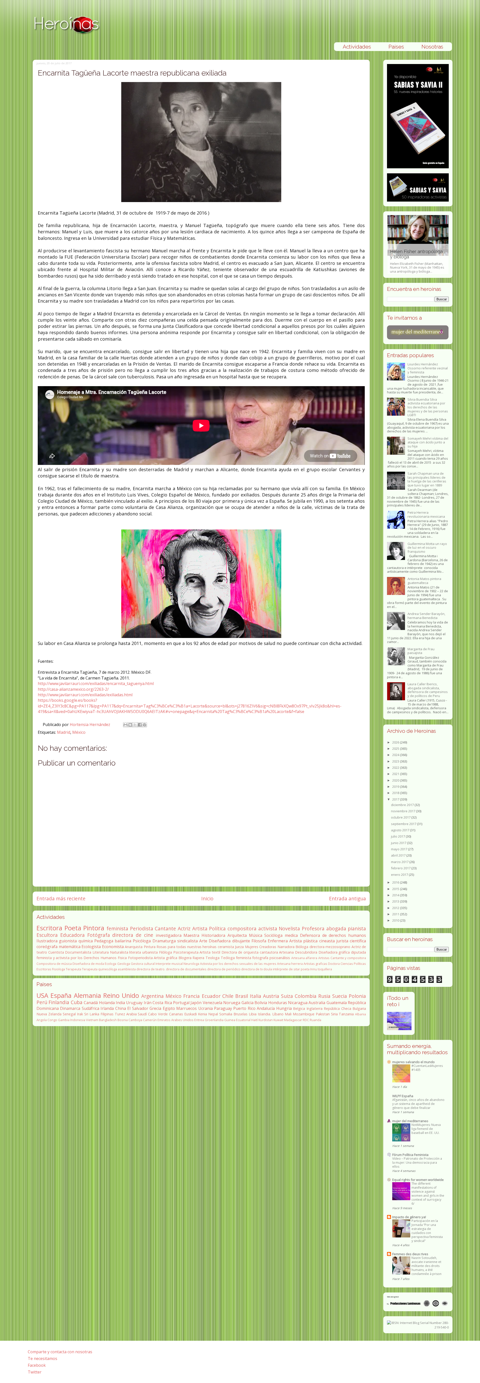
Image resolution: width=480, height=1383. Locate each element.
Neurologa (191, 963)
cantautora (269, 952)
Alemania (87, 995)
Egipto (169, 1008)
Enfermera (278, 941)
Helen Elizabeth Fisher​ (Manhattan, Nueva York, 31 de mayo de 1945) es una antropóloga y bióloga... (417, 261)
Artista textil (210, 952)
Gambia (64, 1020)
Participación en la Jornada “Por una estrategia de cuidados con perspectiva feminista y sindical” (427, 1231)
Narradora (286, 946)
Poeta (72, 928)
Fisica (122, 957)
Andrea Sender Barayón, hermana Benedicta (426, 615)
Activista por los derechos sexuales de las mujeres (238, 963)
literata (135, 952)
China (120, 1008)
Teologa (213, 957)
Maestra (191, 935)
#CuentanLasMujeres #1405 (427, 1068)
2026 (396, 742)
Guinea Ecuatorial (237, 1020)
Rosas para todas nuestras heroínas (186, 946)
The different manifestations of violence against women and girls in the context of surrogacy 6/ (428, 1193)
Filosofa (259, 941)
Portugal (181, 1002)
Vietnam (92, 1020)
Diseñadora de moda (88, 963)
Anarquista (133, 946)
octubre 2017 (401, 817)
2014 (396, 895)
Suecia (339, 996)
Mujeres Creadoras (260, 946)
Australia (316, 1002)
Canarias (176, 1014)
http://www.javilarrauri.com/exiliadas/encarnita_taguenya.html (96, 683)
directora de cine (132, 935)
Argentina (152, 996)
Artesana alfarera (304, 958)
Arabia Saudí (136, 1014)
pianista (357, 928)
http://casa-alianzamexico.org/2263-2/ (73, 689)
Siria (334, 1014)
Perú (41, 1002)
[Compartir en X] (135, 724)
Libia (252, 1014)
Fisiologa (58, 969)
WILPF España (402, 1096)
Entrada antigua (347, 898)
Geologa (123, 963)
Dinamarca (70, 1008)
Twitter (35, 1372)
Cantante (165, 928)
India (120, 1002)
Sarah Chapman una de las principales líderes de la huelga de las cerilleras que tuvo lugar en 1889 (427, 479)
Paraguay (223, 1008)
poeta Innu (309, 969)
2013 (396, 901)
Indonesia (77, 1020)
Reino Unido (121, 995)
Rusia (324, 996)
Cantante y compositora (348, 958)
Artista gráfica (165, 957)
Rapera (198, 957)
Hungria (284, 1008)
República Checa (337, 1008)
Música (255, 935)
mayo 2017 (399, 849)
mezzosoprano (338, 946)
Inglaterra (314, 1008)
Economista (113, 946)
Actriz (184, 928)
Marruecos (186, 1008)
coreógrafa (47, 946)
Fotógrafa (98, 935)
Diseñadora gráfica (334, 952)
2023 (396, 761)
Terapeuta (73, 969)
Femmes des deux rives (410, 1254)
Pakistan (323, 1014)
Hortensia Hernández (90, 724)
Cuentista (56, 952)
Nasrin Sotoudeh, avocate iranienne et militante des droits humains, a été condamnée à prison (427, 1266)
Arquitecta (237, 935)
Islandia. (264, 1014)
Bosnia (123, 1020)
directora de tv (252, 969)
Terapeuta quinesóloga (99, 969)
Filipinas (107, 1014)
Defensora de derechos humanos (333, 935)
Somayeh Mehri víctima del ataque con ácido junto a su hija (428, 442)
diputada (358, 952)
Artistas (324, 958)
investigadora (169, 935)
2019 (396, 786)
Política (217, 928)
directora (317, 946)
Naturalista (119, 952)
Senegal (69, 1014)
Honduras (277, 1002)
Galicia (248, 1002)
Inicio (207, 898)
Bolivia (260, 1002)
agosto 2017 (400, 830)
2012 (396, 908)
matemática (69, 946)
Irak (80, 1014)
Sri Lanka (91, 1014)
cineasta (327, 941)
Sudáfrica (90, 1008)
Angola (41, 1020)
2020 (396, 780)
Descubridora (306, 952)
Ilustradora (47, 941)
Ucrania (205, 1008)
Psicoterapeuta (185, 952)
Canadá (91, 1002)
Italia (255, 996)
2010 (396, 920)
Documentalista (78, 952)
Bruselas (241, 1014)
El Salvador (137, 1008)
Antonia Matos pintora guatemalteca (424, 580)
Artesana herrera (290, 963)
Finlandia (58, 1002)
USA (42, 995)
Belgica (299, 1008)
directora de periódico (223, 969)
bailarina (123, 941)
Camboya (135, 1020)
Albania (360, 1014)
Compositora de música (54, 963)
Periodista (141, 928)
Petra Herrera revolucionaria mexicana (426, 514)
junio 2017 (399, 843)
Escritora (49, 928)
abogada (336, 928)
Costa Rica (162, 1002)
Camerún (150, 1020)
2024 (396, 755)
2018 (396, 793)
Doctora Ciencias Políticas (347, 963)
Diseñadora (219, 941)
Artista (200, 928)
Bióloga (302, 946)
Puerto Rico (244, 1008)
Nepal (213, 1014)
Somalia (225, 1014)
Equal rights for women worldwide (418, 1179)
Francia (191, 996)
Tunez (120, 1014)
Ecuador (211, 996)
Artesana (286, 952)
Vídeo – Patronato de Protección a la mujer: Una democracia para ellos (417, 1162)
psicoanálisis (280, 957)
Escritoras (43, 969)
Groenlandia (214, 1020)
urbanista (150, 952)
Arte (203, 941)
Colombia (305, 996)
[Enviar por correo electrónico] (125, 724)
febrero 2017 (401, 868)
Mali (288, 1014)
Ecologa (110, 963)
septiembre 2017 (404, 824)
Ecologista (91, 946)
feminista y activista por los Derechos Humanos (76, 957)
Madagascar (293, 1020)
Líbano (278, 1014)
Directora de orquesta (240, 952)
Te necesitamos (42, 1358)
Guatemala (336, 1002)
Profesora (313, 928)
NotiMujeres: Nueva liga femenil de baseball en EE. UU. (426, 1129)
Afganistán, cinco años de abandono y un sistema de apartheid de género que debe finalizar (418, 1104)
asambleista (127, 969)
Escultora (47, 935)
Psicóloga (142, 941)
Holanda (107, 1002)
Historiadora (213, 935)
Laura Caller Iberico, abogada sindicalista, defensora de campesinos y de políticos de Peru (428, 690)
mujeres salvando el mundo (413, 1062)
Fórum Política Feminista (410, 1154)
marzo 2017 (400, 862)
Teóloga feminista (236, 957)
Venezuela (212, 1002)
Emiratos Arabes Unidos (176, 1020)
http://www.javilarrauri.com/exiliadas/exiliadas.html (85, 695)
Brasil (241, 996)
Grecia (155, 1008)
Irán (148, 1002)
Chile (228, 996)
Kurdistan (265, 1020)
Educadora (72, 935)
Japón (196, 1002)
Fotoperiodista (140, 957)
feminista (117, 928)
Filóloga (165, 952)
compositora (242, 928)
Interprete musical (169, 963)
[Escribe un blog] (130, 724)
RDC (306, 1020)
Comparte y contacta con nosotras (60, 1351)
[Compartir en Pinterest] (144, 724)
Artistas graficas (315, 963)
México (79, 732)
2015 (396, 889)
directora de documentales (186, 969)
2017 (396, 799)
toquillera (325, 969)
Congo (52, 1020)
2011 (396, 914)
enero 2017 (400, 874)
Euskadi (190, 1014)
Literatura (100, 952)
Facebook (37, 1365)
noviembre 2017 (403, 811)
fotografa (260, 957)
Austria (271, 996)
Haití (254, 1020)
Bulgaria (359, 1008)
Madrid (63, 732)
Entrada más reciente (61, 898)
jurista (342, 941)
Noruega (231, 1002)
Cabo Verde (158, 1014)
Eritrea (199, 1020)
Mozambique (303, 1014)
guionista (68, 941)
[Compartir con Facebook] (139, 724)
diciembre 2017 (402, 805)
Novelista (289, 928)
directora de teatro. (150, 969)
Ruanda (315, 1020)
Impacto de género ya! (409, 1217)
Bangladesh (108, 1020)
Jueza (239, 946)
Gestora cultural (143, 963)
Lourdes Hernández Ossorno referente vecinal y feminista (428, 368)
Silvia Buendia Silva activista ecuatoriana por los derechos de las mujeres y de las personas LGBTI (428, 407)
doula (268, 969)
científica (358, 941)
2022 (396, 767)
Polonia (357, 996)
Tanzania (346, 1014)
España (61, 995)
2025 (396, 748)
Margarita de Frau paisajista (421, 651)
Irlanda (107, 1008)
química (85, 941)
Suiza (287, 996)
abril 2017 (398, 855)
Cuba (76, 1002)
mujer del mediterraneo (410, 1121)
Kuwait (278, 1020)
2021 (396, 774)
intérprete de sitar (286, 969)
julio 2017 (398, 836)
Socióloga (273, 935)
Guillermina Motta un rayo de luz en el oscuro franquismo (427, 547)
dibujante (241, 941)
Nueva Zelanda (49, 1014)
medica (291, 935)
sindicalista (187, 941)
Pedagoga (103, 941)
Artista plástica (303, 941)
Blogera (185, 957)
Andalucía (266, 1008)
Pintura (150, 946)
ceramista (226, 946)
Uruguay (134, 1002)
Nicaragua (298, 1002)
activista (267, 928)
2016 (396, 882)
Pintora (93, 928)
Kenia (202, 1014)
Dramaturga (164, 941)
